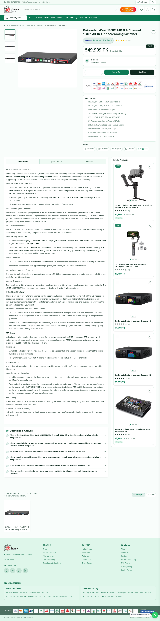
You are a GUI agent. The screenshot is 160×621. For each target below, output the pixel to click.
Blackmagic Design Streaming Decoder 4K (133, 375)
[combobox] (70, 9)
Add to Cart (116, 72)
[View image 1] (130, 200)
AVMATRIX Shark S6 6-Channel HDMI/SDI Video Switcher (132, 430)
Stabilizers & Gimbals (89, 17)
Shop (31, 17)
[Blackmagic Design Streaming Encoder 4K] (134, 299)
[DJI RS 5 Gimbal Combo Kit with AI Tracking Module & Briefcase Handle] (134, 183)
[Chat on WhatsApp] (155, 615)
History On (140, 495)
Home (6, 26)
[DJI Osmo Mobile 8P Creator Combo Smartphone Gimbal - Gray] (134, 242)
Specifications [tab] (56, 161)
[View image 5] (136, 200)
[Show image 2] (10, 46)
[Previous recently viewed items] (7, 516)
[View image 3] (133, 200)
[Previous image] (22, 58)
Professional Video (17, 26)
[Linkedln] (25, 570)
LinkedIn (131, 149)
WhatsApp (104, 149)
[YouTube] (12, 570)
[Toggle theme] (153, 2)
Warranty (86, 553)
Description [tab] (23, 161)
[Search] (116, 9)
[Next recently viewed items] (152, 516)
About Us (125, 553)
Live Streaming (71, 17)
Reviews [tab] (89, 161)
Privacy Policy (126, 567)
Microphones (56, 17)
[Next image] (73, 58)
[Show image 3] (10, 58)
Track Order (87, 563)
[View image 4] (135, 200)
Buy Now (142, 72)
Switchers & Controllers (34, 26)
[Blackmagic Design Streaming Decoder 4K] (134, 353)
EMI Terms (125, 563)
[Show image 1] (10, 34)
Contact (124, 556)
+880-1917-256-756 (13, 2)
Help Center (87, 549)
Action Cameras (42, 17)
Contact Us (86, 560)
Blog (123, 549)
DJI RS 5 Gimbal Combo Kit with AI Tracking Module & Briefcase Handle (133, 206)
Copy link (143, 149)
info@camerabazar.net (32, 2)
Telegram (117, 149)
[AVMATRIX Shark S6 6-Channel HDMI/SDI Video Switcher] (134, 407)
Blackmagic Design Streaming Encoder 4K (133, 321)
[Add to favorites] (153, 31)
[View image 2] (132, 200)
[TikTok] (19, 570)
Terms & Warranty (128, 560)
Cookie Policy (126, 570)
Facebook (90, 149)
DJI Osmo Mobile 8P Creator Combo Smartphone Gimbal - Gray (130, 266)
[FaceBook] (6, 570)
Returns (85, 556)
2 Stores (47, 2)
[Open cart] (153, 9)
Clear (152, 495)
